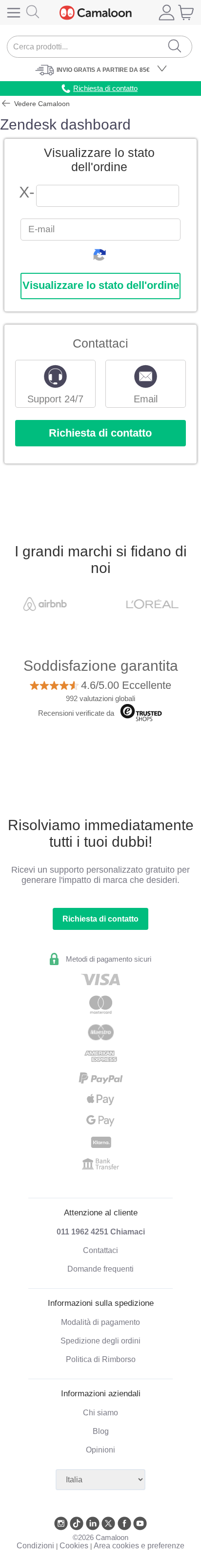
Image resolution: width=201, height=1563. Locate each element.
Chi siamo (100, 1413)
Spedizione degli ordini (100, 1341)
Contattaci (100, 1250)
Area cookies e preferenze (139, 1545)
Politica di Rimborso (101, 1359)
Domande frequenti (100, 1269)
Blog (101, 1431)
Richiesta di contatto (100, 433)
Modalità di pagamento (100, 1322)
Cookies (74, 1545)
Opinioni (100, 1450)
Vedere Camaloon (41, 104)
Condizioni (35, 1545)
